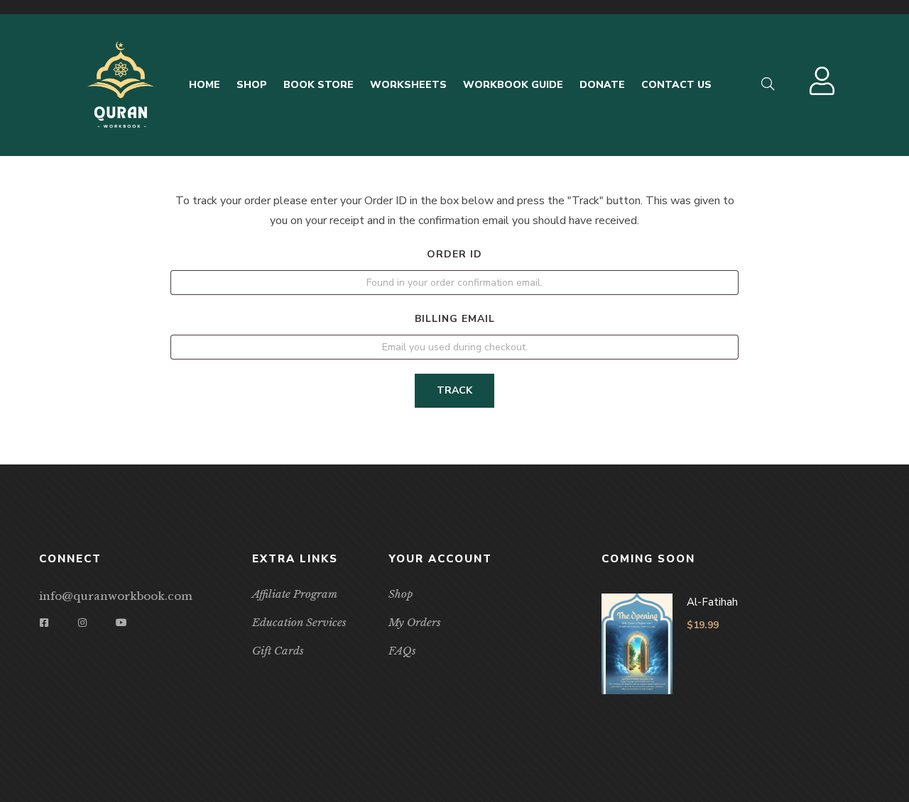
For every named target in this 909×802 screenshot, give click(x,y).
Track (454, 390)
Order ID (454, 254)
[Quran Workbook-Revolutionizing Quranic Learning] (120, 85)
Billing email (455, 318)
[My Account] (824, 88)
